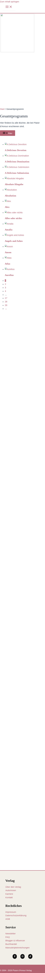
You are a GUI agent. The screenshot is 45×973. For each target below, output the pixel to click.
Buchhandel (11, 944)
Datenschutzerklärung (15, 915)
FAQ (7, 937)
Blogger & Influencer (15, 940)
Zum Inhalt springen (9, 1)
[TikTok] (30, 956)
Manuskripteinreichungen (17, 947)
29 (6, 305)
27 (6, 298)
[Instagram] (22, 956)
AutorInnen (10, 890)
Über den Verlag (13, 887)
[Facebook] (15, 956)
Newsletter (10, 933)
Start (2, 109)
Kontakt (9, 897)
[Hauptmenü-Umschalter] (8, 7)
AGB (7, 919)
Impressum (10, 912)
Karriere (9, 894)
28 (6, 301)
